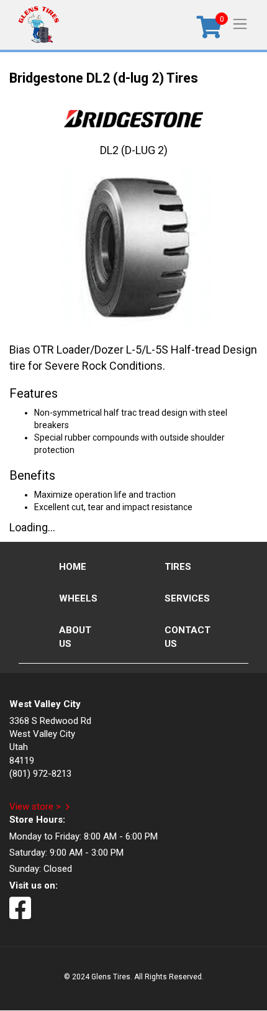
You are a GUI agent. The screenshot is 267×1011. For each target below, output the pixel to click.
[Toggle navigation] (240, 23)
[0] (209, 31)
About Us (75, 636)
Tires (178, 566)
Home (72, 566)
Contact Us (187, 636)
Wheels (78, 598)
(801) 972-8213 (40, 773)
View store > (35, 806)
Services (187, 598)
